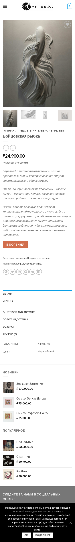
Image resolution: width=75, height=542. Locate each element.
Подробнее (43, 535)
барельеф (15, 263)
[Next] (66, 63)
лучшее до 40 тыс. (32, 263)
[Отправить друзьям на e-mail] (19, 272)
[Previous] (8, 63)
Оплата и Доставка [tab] (15, 319)
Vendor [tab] (8, 301)
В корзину (15, 244)
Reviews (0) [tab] (10, 334)
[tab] (37, 306)
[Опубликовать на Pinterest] (26, 272)
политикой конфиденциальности (31, 511)
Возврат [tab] (8, 326)
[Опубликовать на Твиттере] (13, 272)
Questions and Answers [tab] (19, 312)
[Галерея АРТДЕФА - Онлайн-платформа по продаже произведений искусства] (37, 6)
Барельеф (57, 130)
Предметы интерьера (33, 130)
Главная (8, 130)
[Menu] (5, 6)
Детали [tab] (8, 293)
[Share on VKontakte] (32, 272)
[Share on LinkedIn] (39, 272)
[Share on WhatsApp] (6, 272)
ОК (26, 535)
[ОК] (70, 522)
